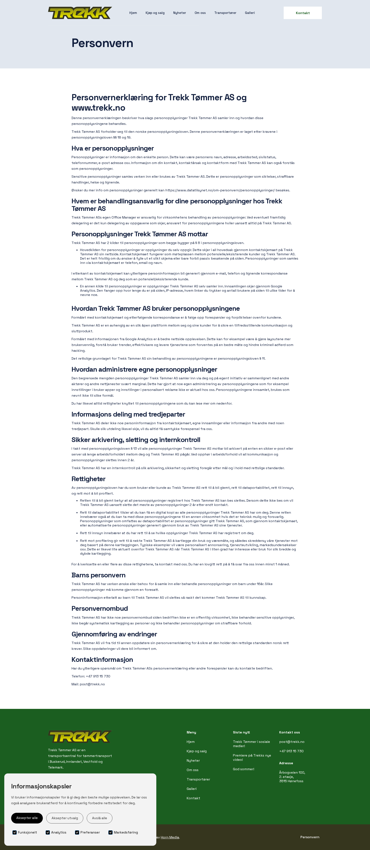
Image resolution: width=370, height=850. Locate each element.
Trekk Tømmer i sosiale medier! (251, 743)
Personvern (309, 837)
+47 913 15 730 (291, 751)
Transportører (225, 13)
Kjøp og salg (155, 13)
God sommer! (243, 769)
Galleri (250, 13)
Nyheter (179, 13)
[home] (80, 13)
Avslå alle (99, 818)
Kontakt (303, 13)
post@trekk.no (291, 741)
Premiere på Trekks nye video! (252, 757)
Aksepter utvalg (65, 818)
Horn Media (170, 837)
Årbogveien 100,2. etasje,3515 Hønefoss (292, 776)
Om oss (200, 13)
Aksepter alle (27, 818)
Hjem (133, 13)
